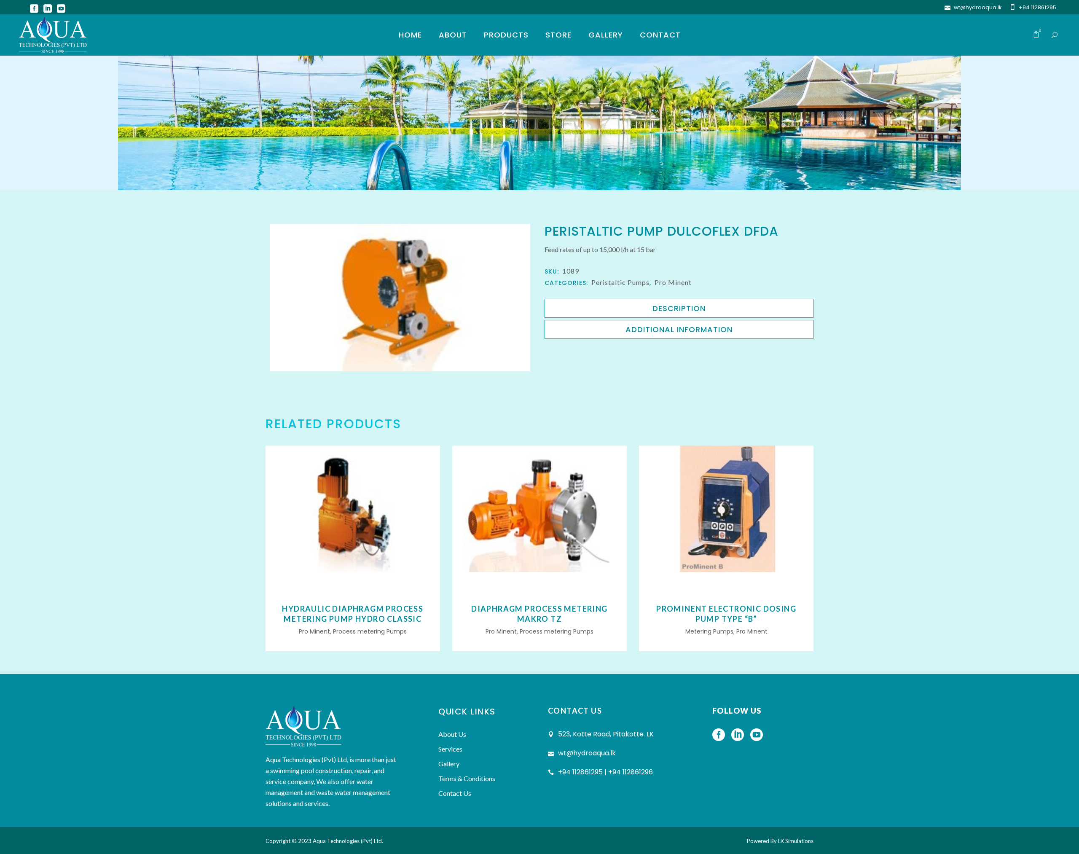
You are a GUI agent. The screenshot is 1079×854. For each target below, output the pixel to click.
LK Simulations (795, 841)
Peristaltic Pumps (620, 282)
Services (450, 749)
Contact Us (454, 793)
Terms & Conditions (466, 778)
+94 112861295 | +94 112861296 (605, 772)
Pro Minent (673, 282)
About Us (452, 734)
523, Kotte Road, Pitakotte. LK (606, 734)
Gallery (448, 764)
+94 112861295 (1037, 7)
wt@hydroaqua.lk (978, 7)
